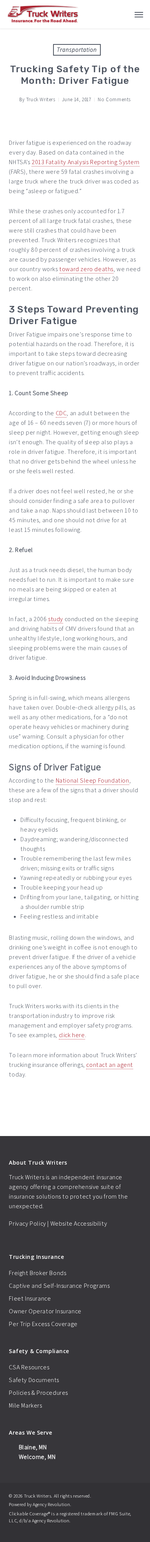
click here (72, 1035)
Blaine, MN (32, 1447)
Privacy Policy (27, 1223)
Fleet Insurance (30, 1298)
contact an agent (109, 1065)
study (55, 619)
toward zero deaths (86, 269)
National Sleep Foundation (92, 780)
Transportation (77, 49)
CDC (61, 413)
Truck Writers (40, 99)
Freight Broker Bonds (37, 1273)
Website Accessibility (78, 1223)
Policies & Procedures (38, 1393)
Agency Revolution (51, 1504)
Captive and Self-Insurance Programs (59, 1286)
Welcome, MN (36, 1457)
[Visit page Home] (43, 14)
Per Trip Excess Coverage (43, 1324)
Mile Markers (25, 1405)
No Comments (114, 99)
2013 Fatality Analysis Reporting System (85, 162)
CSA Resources (29, 1367)
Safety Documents (34, 1380)
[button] (139, 14)
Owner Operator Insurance (45, 1311)
